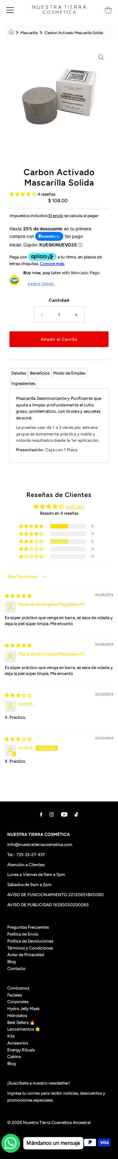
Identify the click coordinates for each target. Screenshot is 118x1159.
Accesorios (17, 1042)
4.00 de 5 (75, 506)
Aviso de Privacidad (25, 954)
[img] (18, 595)
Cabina (14, 1056)
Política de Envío (22, 934)
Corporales (17, 1001)
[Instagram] (51, 814)
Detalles (18, 372)
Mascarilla (28, 32)
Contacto (16, 968)
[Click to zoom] (101, 56)
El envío (55, 215)
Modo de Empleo (69, 372)
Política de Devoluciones (30, 940)
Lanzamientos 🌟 (23, 1029)
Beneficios (39, 372)
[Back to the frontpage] (12, 32)
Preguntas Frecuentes (28, 927)
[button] (23, 194)
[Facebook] (41, 814)
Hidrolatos (17, 1015)
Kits (10, 1035)
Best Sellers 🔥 (21, 1022)
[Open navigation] (10, 9)
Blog (11, 961)
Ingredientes (23, 383)
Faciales (14, 994)
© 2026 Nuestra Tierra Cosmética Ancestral (49, 1122)
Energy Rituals (21, 1049)
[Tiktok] (76, 814)
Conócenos (18, 987)
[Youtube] (64, 814)
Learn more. (41, 283)
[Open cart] (108, 9)
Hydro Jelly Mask (23, 1008)
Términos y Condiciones (30, 947)
